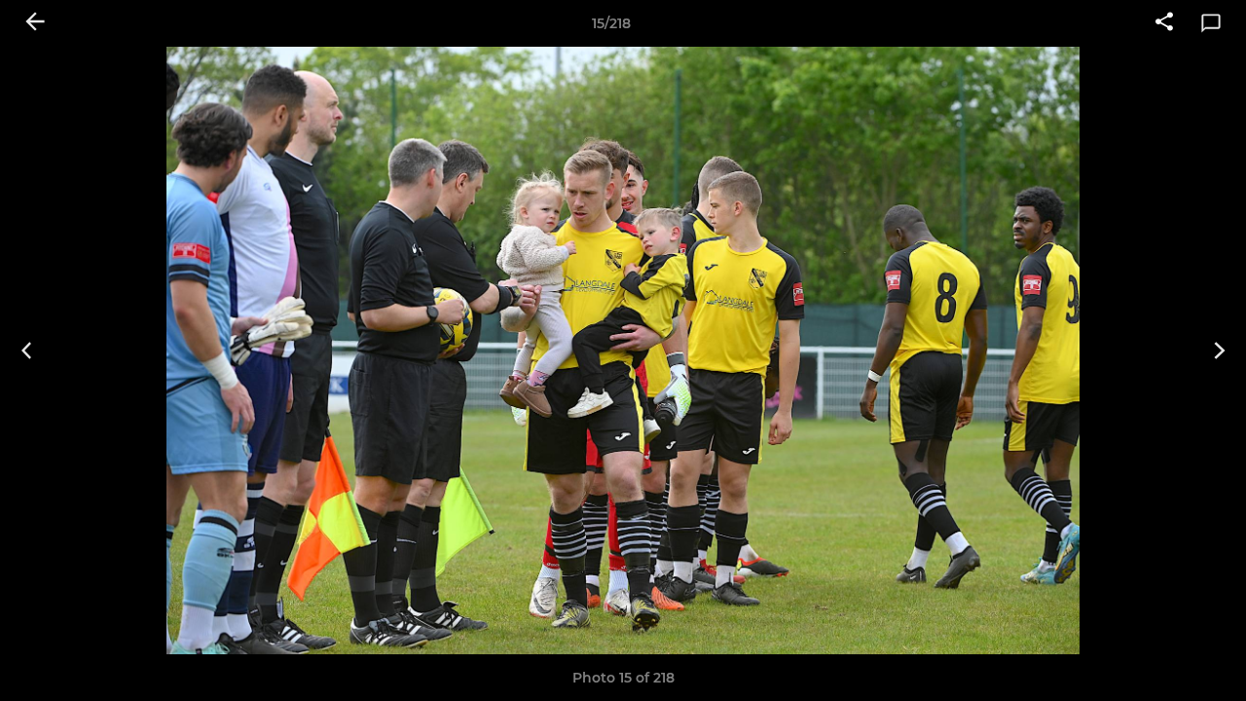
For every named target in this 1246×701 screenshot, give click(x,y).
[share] (1164, 23)
